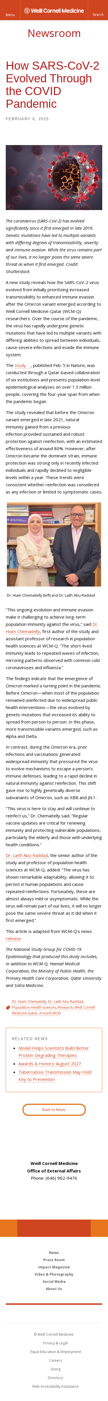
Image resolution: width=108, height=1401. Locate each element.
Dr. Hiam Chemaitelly (29, 1001)
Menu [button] (10, 14)
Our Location (8, 1228)
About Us (54, 1288)
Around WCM (50, 1013)
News (54, 1252)
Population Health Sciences (34, 1007)
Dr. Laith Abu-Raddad (27, 855)
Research (65, 1007)
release (13, 938)
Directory (55, 1377)
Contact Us (99, 1228)
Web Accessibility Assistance (55, 1386)
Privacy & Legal (55, 1343)
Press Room (54, 1259)
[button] (98, 10)
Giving (55, 1369)
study (20, 365)
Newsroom (54, 33)
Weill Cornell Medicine (54, 1313)
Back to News (54, 1109)
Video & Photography (54, 1274)
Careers (55, 1360)
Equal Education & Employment (55, 1351)
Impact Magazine (54, 1267)
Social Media (54, 1281)
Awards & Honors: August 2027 (49, 1063)
